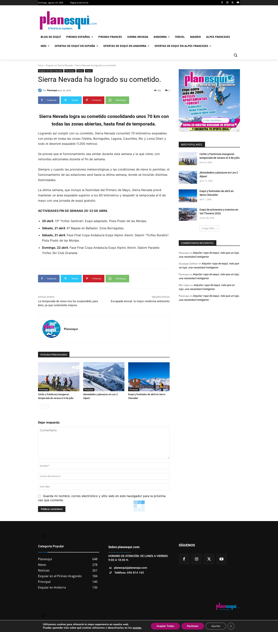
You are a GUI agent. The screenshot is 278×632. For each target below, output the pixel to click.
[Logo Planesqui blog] (68, 21)
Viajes (89, 70)
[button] (235, 55)
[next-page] (46, 406)
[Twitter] (232, 3)
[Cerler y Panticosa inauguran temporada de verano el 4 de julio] (58, 376)
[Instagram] (227, 3)
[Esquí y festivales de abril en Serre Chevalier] (149, 376)
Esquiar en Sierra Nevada (59, 65)
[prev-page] (40, 406)
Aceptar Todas (165, 626)
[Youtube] (238, 3)
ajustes (137, 628)
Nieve (80, 70)
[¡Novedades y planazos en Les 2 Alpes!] (104, 376)
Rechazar (192, 626)
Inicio (40, 65)
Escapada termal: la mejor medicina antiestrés (140, 301)
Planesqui (69, 70)
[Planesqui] (40, 90)
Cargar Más (208, 228)
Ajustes (215, 626)
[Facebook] (222, 3)
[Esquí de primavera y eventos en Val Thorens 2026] (188, 214)
